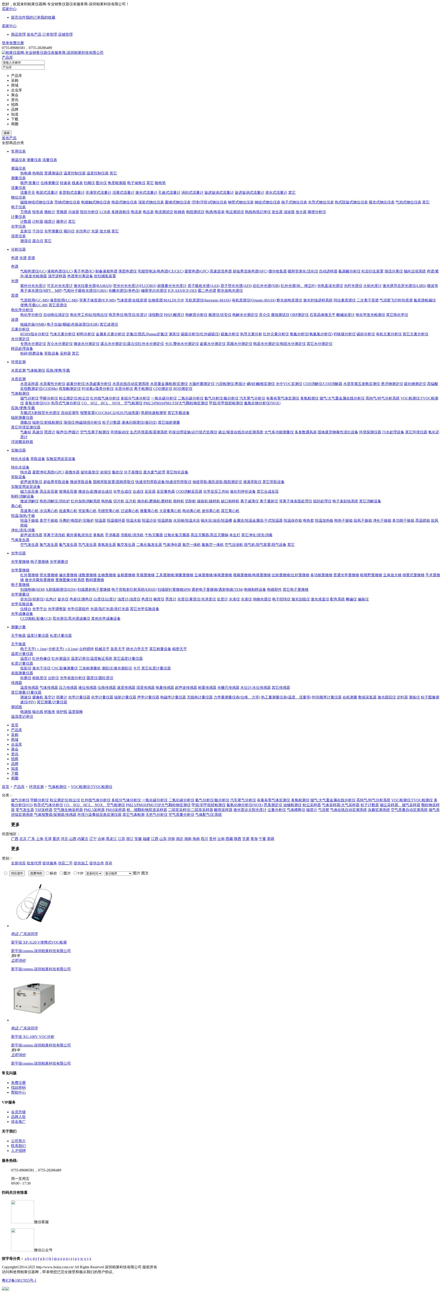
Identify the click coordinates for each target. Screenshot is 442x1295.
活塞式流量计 (123, 192)
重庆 (56, 839)
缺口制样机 (230, 501)
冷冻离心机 (49, 511)
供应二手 (65, 863)
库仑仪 (264, 315)
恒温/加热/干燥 (23, 516)
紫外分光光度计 (33, 286)
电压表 (148, 212)
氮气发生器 (68, 545)
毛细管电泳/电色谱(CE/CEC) (160, 271)
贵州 (212, 839)
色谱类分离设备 (80, 276)
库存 (108, 863)
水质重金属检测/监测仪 (169, 384)
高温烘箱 (422, 520)
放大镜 (104, 231)
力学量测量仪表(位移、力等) (237, 697)
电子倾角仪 (136, 183)
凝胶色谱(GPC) (196, 271)
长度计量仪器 (61, 635)
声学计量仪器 (148, 697)
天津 (48, 839)
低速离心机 (68, 511)
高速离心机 (29, 511)
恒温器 (100, 520)
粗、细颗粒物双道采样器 (147, 810)
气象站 (25, 432)
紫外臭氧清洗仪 (79, 535)
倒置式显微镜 (413, 575)
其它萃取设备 (273, 482)
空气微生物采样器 (68, 810)
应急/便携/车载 (58, 370)
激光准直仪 (320, 599)
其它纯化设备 (177, 472)
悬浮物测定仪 (392, 384)
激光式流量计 (146, 192)
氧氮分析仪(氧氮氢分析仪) (311, 334)
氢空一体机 (191, 545)
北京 (23, 839)
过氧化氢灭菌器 (177, 535)
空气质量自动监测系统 (409, 810)
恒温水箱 (133, 520)
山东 (163, 839)
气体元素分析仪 (63, 334)
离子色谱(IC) (84, 271)
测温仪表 (18, 160)
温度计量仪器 (38, 635)
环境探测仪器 (370, 432)
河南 (171, 839)
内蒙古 (82, 839)
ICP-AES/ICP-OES (182, 291)
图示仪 (101, 183)
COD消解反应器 (189, 491)
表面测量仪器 (22, 673)
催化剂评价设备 (243, 491)
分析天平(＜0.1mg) (63, 649)
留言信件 (18, 17)
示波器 (73, 212)
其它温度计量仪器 (128, 659)
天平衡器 (18, 635)
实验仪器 (18, 450)
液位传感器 (87, 688)
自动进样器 (328, 271)
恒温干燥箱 (29, 520)
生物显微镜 (107, 575)
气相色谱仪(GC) (33, 271)
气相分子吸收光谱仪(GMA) (85, 291)
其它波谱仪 (109, 324)
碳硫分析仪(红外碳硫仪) (200, 334)
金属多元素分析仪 (110, 334)
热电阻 (37, 173)
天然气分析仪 (156, 815)
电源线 (25, 712)
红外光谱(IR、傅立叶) (298, 286)
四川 (204, 839)
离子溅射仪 (269, 501)
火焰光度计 (372, 286)
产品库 (7, 57)
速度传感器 (126, 688)
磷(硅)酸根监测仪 (261, 384)
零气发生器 (25, 810)
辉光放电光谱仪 (230, 291)
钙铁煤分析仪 (345, 334)
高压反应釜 (49, 491)
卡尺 (136, 668)
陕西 (237, 839)
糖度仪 (158, 599)
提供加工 (81, 863)
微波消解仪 (29, 501)
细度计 (49, 221)
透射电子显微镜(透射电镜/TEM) (217, 589)
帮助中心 (18, 1092)
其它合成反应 (268, 491)
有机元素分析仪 (389, 334)
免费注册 (16, 43)
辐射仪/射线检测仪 (47, 422)
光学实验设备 (22, 604)
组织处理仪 (322, 501)
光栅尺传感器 (228, 688)
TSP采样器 (43, 810)
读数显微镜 (87, 575)
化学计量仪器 (102, 697)
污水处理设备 (393, 432)
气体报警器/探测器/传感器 (55, 815)
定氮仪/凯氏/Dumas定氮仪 (147, 334)
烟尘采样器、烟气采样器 (400, 805)
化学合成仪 (122, 491)
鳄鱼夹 (49, 712)
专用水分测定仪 (33, 344)
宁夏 (262, 839)
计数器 (25, 221)
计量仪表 (18, 217)
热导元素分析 (251, 334)
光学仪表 (18, 226)
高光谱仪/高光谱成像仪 (71, 618)
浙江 (130, 839)
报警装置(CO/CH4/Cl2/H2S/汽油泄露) (110, 413)
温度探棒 (75, 712)
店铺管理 (65, 34)
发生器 (277, 212)
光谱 (23, 258)
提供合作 (96, 863)
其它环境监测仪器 (26, 427)
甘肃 (246, 839)
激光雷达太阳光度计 (250, 810)
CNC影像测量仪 (65, 668)
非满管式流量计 (98, 192)
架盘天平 (117, 649)
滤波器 (289, 212)
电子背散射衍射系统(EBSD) (134, 589)
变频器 (61, 212)
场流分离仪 (393, 271)
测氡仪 (25, 422)
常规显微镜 (145, 575)
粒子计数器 (111, 422)
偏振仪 (363, 599)
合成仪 (138, 491)
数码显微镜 (95, 580)
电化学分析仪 (22, 310)
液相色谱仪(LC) (60, 271)
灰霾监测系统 (379, 810)
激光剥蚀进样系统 (318, 300)
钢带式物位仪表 (241, 202)
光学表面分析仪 (73, 678)
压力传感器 (68, 688)
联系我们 (18, 1146)
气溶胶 (323, 810)
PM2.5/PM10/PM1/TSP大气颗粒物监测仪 (175, 403)
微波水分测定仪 (86, 344)
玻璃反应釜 (68, 491)
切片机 (118, 501)
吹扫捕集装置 (105, 276)
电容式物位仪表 (124, 202)
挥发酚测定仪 (70, 389)
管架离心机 (87, 511)
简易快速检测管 (154, 413)
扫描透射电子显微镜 (93, 589)
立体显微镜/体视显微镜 (213, 575)
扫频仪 (89, 183)
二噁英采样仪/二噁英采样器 (190, 810)
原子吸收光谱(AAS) (204, 286)
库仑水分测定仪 (60, 344)
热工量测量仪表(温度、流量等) (286, 697)
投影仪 (25, 668)
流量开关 (27, 192)
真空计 (49, 697)
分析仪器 (18, 249)
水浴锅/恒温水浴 (186, 520)
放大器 (301, 212)
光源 (95, 231)
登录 (5, 43)
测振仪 (414, 697)
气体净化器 (172, 545)
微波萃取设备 (81, 482)
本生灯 (234, 535)
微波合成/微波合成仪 (95, 491)
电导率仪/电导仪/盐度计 (128, 315)
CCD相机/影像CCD (36, 618)
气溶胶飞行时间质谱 (396, 300)
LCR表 (104, 212)
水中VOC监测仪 (289, 384)
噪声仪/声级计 (67, 432)
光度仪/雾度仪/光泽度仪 (196, 599)
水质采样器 (29, 384)
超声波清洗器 (31, 535)
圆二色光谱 (207, 291)
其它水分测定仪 (319, 344)
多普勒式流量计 (72, 192)
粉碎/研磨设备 (31, 353)
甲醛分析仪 (49, 398)
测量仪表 (34, 160)
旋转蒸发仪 (90, 472)
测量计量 (18, 627)
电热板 (106, 501)
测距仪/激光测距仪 (117, 668)
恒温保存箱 (293, 520)
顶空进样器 (57, 276)
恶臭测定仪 (273, 805)
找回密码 (18, 1087)
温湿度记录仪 (22, 716)
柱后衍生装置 (372, 271)
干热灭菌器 (154, 535)
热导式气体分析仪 (66, 403)
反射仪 (25, 231)
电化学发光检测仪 (370, 315)
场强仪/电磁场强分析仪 (82, 422)
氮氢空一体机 (213, 545)
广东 (31, 839)
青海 (254, 839)
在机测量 (350, 697)
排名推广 (18, 1122)
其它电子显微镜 (295, 589)
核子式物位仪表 (294, 202)
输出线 (37, 712)
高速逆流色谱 (221, 271)
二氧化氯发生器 (149, 545)
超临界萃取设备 (56, 482)
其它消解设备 (370, 501)
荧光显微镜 (49, 575)
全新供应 (18, 863)
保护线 (61, 712)
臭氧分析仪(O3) (37, 403)
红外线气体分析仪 (105, 398)
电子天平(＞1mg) (33, 649)
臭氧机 (98, 535)
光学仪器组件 (78, 609)
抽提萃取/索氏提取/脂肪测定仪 (217, 482)
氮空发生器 (126, 545)
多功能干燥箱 (403, 520)
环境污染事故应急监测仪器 (99, 815)
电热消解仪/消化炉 (55, 501)
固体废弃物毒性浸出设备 (338, 432)
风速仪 (37, 432)
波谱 (14, 320)
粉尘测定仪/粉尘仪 (74, 398)
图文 (145, 873)
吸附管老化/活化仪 (303, 271)
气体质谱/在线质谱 (132, 300)
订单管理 (49, 34)
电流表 (136, 212)
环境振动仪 (119, 432)
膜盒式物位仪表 (382, 202)
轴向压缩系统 (415, 271)
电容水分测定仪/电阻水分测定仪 (279, 344)
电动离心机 (191, 511)
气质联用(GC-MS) (34, 300)
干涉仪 (37, 231)
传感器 (16, 683)
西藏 (229, 839)
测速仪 (25, 697)
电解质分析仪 (196, 315)
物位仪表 (18, 197)
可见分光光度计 (60, 286)
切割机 (190, 501)
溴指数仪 (155, 315)
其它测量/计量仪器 (26, 692)
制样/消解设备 (22, 496)
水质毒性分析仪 (52, 384)
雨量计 (61, 697)
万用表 (25, 212)
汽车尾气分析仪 (252, 398)
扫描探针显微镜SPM (174, 589)
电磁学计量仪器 (173, 697)
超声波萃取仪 (31, 482)
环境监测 (18, 362)
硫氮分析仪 (230, 334)
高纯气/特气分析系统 (383, 398)
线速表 (77, 183)
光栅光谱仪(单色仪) (124, 291)
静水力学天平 (137, 649)
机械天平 (102, 649)
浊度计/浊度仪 (128, 599)
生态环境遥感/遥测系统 (149, 432)
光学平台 (39, 609)
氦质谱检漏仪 (425, 300)
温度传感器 (29, 688)
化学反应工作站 (216, 491)
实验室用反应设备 (61, 459)
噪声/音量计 (30, 183)
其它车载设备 (179, 413)
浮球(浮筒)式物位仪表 (209, 202)
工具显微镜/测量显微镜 (174, 575)
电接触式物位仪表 (95, 202)
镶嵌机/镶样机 (208, 501)
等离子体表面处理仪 (295, 501)
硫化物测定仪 (415, 384)
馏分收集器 (277, 271)
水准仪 (234, 599)
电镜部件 (274, 589)
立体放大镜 (392, 575)
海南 (196, 839)
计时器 (37, 221)
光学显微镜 (20, 562)
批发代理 (34, 863)
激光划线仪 (300, 599)
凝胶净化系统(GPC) (48, 472)
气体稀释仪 (296, 810)
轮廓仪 (25, 678)
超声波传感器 (186, 688)
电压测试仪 (235, 212)
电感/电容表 (215, 212)
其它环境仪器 (416, 432)
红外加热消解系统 (85, 501)
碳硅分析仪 (366, 334)
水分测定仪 (20, 339)
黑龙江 (111, 839)
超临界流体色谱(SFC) (250, 271)
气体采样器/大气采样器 (341, 805)
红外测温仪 (61, 659)
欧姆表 (179, 212)
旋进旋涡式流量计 (219, 192)
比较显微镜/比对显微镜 (290, 575)
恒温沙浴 (149, 520)
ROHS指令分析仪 (34, 334)
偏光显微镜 (68, 575)
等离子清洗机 (54, 535)
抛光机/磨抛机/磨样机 (154, 501)
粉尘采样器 (311, 805)
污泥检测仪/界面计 (230, 384)
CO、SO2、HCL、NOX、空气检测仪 (111, 403)
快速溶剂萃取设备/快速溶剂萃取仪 (163, 482)
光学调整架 (57, 609)
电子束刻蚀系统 (345, 501)
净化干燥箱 (382, 520)
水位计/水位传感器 (255, 688)
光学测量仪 (53, 231)
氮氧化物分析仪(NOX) (262, 403)
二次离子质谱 (368, 300)
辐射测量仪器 (22, 418)
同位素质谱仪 (345, 300)
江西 (154, 839)
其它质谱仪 (58, 305)
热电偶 (25, 173)
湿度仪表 (18, 236)
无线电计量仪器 (200, 697)
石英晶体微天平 (322, 315)
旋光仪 (63, 599)
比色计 (51, 599)
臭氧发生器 (107, 545)
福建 (146, 839)
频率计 (61, 221)
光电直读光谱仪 (330, 286)
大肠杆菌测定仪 (202, 384)
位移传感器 (107, 688)
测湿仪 (25, 241)
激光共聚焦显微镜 (39, 580)
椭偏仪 (351, 599)
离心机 (16, 506)
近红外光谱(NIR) (266, 286)
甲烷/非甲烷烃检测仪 (226, 403)
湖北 (179, 839)
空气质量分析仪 (181, 815)
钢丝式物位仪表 (267, 202)
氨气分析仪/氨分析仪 (221, 398)
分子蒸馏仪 (133, 472)
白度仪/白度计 (104, 599)
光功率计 (83, 231)
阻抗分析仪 (89, 212)
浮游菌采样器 (22, 442)
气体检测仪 (36, 370)
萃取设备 (51, 353)
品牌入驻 (18, 1117)
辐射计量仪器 (125, 697)
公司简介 (18, 1141)
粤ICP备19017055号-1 (19, 1280)
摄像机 (37, 697)
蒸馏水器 (72, 472)
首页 (5, 787)
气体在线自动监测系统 (348, 810)
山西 (72, 839)
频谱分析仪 (317, 212)
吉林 (101, 839)
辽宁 (93, 839)
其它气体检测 (133, 815)
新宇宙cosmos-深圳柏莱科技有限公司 (41, 951)
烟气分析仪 (29, 398)
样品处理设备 (22, 349)
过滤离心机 (130, 511)
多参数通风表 (306, 432)
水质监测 (18, 370)
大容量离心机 (170, 511)
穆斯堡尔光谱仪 (154, 291)
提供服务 (49, 863)
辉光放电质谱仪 (289, 300)
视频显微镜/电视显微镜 (252, 575)
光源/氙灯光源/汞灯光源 (109, 609)
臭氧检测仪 (309, 398)
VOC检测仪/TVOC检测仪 (91, 787)
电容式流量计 (47, 192)
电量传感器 (165, 688)
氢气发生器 (49, 545)
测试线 (16, 707)
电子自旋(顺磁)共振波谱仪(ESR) (73, 324)
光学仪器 (18, 553)
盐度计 (222, 599)
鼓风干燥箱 (363, 520)
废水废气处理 (154, 472)
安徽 (138, 839)
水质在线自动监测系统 (130, 384)
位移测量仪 (50, 183)
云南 (221, 839)
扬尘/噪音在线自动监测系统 (240, 432)
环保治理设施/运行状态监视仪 (193, 432)
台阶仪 (53, 678)
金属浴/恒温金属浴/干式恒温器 (258, 520)
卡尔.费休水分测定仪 (182, 344)
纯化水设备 (20, 459)
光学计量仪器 (79, 697)
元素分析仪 (20, 329)
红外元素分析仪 (276, 334)
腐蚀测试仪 (280, 315)
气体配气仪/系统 (208, 815)
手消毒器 (112, 535)
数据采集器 (367, 697)
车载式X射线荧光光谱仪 (40, 413)
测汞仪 (174, 334)
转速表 (65, 183)
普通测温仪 (53, 173)
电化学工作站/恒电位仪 (89, 315)
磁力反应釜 (29, 491)
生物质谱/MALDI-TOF (166, 300)
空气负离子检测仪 (95, 432)
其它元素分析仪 (415, 334)
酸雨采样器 (223, 810)
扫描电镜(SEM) (32, 589)
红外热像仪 (41, 659)
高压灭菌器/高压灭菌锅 (209, 535)
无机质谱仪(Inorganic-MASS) (208, 300)
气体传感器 (49, 688)
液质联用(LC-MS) (64, 300)
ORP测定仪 (299, 315)
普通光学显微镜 (346, 575)
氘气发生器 (87, 545)
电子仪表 (18, 207)
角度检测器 (117, 183)
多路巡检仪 (120, 212)
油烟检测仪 (292, 805)
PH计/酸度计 (174, 315)
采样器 (65, 353)
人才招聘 (18, 1151)
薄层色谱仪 (127, 271)
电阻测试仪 (195, 212)
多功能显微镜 (321, 575)
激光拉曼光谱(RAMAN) (93, 286)
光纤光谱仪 (353, 286)
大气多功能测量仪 (279, 432)
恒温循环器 (116, 520)
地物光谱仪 (262, 599)
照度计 (49, 432)
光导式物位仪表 (321, 202)
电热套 (308, 520)
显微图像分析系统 (70, 580)
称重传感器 (207, 688)
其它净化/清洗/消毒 (257, 535)
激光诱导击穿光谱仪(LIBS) (404, 286)
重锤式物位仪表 (178, 202)
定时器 (402, 697)
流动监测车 (70, 413)
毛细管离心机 (109, 511)
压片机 (130, 501)
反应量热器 (166, 491)
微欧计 (49, 212)
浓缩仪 (105, 472)
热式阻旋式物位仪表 (351, 202)
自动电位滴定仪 (56, 315)
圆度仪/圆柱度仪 (100, 678)
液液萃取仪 (252, 482)
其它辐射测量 (169, 422)
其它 (113, 173)
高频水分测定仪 (239, 344)
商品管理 (18, 34)
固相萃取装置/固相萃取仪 (113, 482)
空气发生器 (29, 545)
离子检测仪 (143, 389)
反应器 (150, 491)
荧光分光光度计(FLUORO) (134, 286)
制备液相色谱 (106, 271)
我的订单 (33, 17)
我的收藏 (48, 17)
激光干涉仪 (41, 668)
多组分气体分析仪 (135, 398)
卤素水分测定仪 (213, 344)
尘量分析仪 (277, 810)
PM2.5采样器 (94, 810)
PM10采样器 (116, 810)
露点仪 (37, 241)
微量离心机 (149, 511)
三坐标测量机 (90, 668)
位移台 (25, 609)
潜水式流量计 (276, 192)
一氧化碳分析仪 (164, 398)
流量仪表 (49, 160)
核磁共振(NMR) (33, 324)
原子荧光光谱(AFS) (236, 286)
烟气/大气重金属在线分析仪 (342, 398)
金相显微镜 (126, 575)
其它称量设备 (160, 649)
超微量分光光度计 (172, 286)
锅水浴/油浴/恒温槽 (216, 520)
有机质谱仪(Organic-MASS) (254, 300)
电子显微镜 (39, 562)
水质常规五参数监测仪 (361, 384)
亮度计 (170, 599)
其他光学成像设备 (106, 618)
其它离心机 (230, 511)
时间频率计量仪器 (327, 697)
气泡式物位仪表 (408, 202)
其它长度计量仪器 (156, 668)
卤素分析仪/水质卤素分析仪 (88, 384)
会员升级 (18, 1112)
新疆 (270, 839)
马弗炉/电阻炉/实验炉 (76, 520)
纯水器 (25, 472)
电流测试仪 (164, 212)
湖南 (188, 839)
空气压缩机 (234, 545)
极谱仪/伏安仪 (219, 315)
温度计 (25, 659)
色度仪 (146, 599)
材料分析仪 (85, 334)
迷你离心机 (211, 511)
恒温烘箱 (164, 520)
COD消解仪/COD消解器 (322, 384)
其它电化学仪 (397, 315)
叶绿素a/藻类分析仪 (98, 389)
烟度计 (311, 810)
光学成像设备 (22, 614)
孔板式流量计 (169, 192)
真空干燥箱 (49, 520)
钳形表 (37, 212)
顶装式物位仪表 (151, 202)
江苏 (121, 839)
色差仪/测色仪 (81, 599)
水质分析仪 (124, 389)
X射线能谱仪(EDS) (61, 589)
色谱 (14, 258)
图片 (136, 873)
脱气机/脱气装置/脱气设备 (265, 545)
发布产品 (34, 34)
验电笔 (160, 183)
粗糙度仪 (39, 678)
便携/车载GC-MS (34, 305)
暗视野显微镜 (371, 575)
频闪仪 (69, 231)
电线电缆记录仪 (258, 212)
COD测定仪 (162, 389)
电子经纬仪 (281, 599)
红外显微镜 (29, 575)
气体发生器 (20, 540)
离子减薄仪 (249, 501)
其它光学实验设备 (144, 609)
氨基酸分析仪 (349, 271)
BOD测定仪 (182, 389)
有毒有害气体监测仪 (282, 398)
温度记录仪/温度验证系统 (91, 659)
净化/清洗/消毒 (23, 530)
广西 (14, 839)
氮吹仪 (117, 472)
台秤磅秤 (86, 649)
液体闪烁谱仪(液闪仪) (139, 422)
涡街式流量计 (192, 192)
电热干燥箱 (343, 520)
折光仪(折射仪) (32, 599)
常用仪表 (18, 151)
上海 (39, 839)
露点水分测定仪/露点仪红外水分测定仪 (132, 344)
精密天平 (179, 649)
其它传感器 (281, 688)
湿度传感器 (145, 688)
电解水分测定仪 (245, 315)
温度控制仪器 (75, 173)
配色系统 (337, 599)
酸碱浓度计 (345, 315)
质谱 (31, 258)
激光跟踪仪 (387, 697)
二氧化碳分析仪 (191, 398)
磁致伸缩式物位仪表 (36, 202)
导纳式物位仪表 (67, 202)
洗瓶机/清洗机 (132, 535)
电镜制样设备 (255, 589)
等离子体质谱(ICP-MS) (97, 300)
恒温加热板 (324, 520)
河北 (64, 839)
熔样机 (178, 501)
